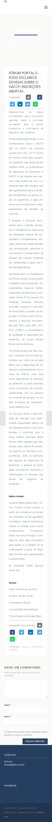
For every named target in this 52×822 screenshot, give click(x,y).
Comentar (13, 649)
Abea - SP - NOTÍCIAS (31, 647)
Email (6, 716)
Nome (6, 705)
